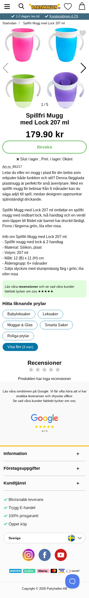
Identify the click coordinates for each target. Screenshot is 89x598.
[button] (83, 68)
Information (15, 453)
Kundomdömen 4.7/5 (64, 16)
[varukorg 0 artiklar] (82, 6)
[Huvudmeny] (7, 6)
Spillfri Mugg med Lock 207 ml (43, 23)
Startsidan (9, 23)
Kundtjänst (15, 483)
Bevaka (44, 147)
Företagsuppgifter (22, 468)
